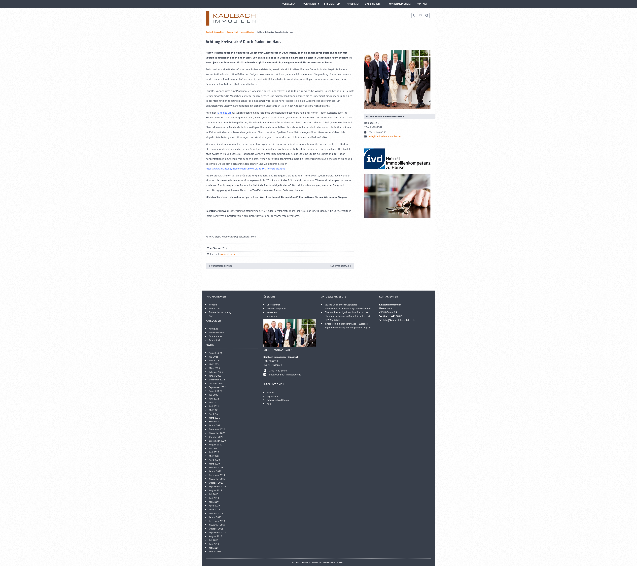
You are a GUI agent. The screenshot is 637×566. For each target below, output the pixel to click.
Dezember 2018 (217, 521)
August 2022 (215, 391)
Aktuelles (213, 328)
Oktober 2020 (216, 436)
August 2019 (215, 490)
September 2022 (217, 387)
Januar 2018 (215, 551)
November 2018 (217, 524)
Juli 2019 (213, 494)
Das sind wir (372, 3)
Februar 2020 (216, 467)
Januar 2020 (215, 471)
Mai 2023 (214, 364)
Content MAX (215, 336)
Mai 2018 (214, 547)
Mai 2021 (214, 410)
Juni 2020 (214, 452)
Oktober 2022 (216, 383)
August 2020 (215, 444)
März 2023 (214, 368)
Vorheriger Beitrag (221, 266)
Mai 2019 (214, 501)
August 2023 (215, 352)
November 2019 (217, 478)
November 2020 (217, 433)
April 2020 (214, 459)
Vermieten (309, 3)
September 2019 (217, 486)
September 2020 (217, 440)
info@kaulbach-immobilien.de (385, 136)
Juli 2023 (213, 356)
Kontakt (422, 3)
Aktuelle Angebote (276, 308)
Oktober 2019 (216, 482)
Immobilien (352, 3)
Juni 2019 (214, 497)
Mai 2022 (214, 402)
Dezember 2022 (217, 379)
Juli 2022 (213, 394)
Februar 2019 (216, 513)
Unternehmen (274, 304)
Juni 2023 (214, 360)
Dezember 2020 (217, 429)
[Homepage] (230, 18)
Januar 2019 (215, 517)
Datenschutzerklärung (220, 312)
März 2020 (214, 463)
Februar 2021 (216, 421)
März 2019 (214, 509)
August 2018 (215, 536)
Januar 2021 (215, 425)
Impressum (214, 308)
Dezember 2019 (217, 475)
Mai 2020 (214, 456)
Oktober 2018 (216, 528)
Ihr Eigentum (332, 3)
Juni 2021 (214, 406)
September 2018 (217, 532)
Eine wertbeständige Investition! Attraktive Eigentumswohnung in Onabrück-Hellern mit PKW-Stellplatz (347, 316)
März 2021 (214, 417)
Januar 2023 (215, 375)
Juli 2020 (213, 448)
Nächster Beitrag (339, 266)
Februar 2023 (216, 371)
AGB (211, 316)
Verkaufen (288, 3)
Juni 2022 (214, 398)
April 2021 (214, 413)
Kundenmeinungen (400, 3)
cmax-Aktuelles (228, 254)
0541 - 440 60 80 (377, 132)
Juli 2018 (213, 540)
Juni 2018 (214, 543)
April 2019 (214, 505)
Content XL (214, 340)
